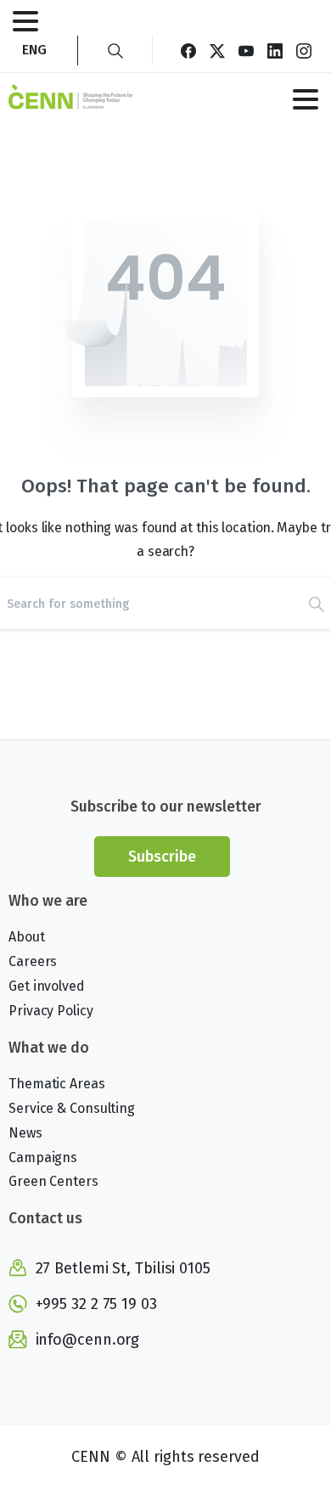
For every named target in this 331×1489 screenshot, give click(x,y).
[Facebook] (188, 50)
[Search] (115, 50)
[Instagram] (303, 50)
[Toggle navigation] (25, 21)
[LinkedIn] (275, 50)
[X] (217, 50)
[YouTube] (246, 50)
